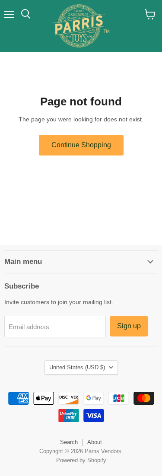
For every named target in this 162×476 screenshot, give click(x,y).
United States (77, 367)
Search (69, 442)
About (94, 442)
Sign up (129, 326)
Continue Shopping (81, 145)
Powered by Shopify (81, 460)
